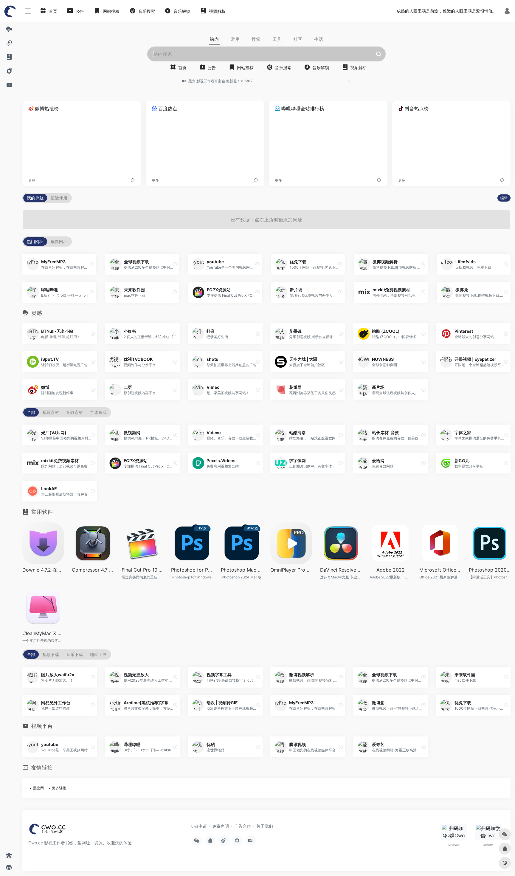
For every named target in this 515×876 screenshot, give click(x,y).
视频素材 (50, 412)
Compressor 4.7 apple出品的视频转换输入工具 (93, 570)
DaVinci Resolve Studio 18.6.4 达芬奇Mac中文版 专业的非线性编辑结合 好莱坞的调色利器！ (341, 570)
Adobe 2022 (390, 570)
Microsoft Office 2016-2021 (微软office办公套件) (440, 570)
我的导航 (35, 197)
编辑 (504, 198)
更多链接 (59, 788)
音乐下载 (74, 654)
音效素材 (74, 412)
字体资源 (98, 412)
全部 (31, 412)
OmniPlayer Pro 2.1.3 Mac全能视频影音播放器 (291, 570)
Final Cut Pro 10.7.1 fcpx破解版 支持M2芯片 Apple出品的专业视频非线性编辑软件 (142, 570)
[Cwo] (47, 831)
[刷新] (132, 180)
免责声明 (220, 826)
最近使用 (59, 197)
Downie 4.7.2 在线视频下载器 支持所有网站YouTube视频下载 (43, 570)
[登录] (507, 11)
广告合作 (242, 826)
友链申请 (198, 826)
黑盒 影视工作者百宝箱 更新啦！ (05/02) (221, 81)
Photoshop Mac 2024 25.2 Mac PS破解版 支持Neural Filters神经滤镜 (242, 570)
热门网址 (35, 241)
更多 (31, 180)
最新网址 (59, 241)
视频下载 (50, 654)
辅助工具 (98, 654)
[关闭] (349, 81)
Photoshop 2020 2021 (490, 570)
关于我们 (264, 826)
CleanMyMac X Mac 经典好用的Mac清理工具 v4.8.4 (43, 633)
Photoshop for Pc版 (192, 570)
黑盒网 (38, 788)
